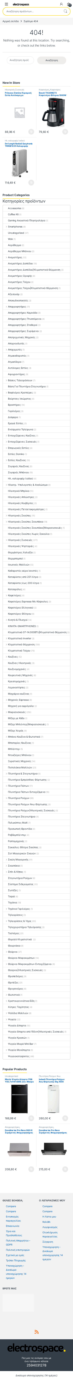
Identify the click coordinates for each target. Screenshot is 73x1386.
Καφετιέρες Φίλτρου (19, 613)
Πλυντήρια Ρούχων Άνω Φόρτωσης (27, 804)
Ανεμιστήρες (15, 257)
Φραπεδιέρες (15, 976)
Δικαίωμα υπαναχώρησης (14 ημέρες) (36, 1375)
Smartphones (15, 226)
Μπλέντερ (14, 748)
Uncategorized (16, 232)
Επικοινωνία (12, 1225)
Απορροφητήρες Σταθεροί (22, 324)
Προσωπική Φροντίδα (20, 828)
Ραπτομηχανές (16, 841)
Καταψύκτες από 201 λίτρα (23, 576)
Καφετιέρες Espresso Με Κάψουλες (28, 601)
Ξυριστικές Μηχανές (19, 761)
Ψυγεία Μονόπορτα (19, 1049)
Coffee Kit (13, 214)
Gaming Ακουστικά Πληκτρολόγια (26, 220)
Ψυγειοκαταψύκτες (19, 1056)
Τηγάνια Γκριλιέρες (19, 908)
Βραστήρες (14, 404)
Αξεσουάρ (14, 294)
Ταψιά (11, 896)
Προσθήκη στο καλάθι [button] (28, 132)
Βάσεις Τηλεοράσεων (20, 380)
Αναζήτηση (65, 11)
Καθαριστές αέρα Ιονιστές (23, 570)
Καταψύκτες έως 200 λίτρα (23, 582)
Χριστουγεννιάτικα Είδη (21, 1000)
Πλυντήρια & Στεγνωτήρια (23, 773)
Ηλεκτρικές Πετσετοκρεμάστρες (26, 509)
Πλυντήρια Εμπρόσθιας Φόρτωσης (27, 779)
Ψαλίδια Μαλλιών (18, 1013)
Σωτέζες (13, 890)
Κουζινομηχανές (17, 669)
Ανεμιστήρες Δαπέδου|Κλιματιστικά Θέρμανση (34, 269)
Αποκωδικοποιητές (18, 300)
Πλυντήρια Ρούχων (18, 798)
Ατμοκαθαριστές (17, 355)
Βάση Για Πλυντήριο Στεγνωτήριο (27, 386)
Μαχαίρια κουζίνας (18, 693)
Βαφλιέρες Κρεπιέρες (20, 392)
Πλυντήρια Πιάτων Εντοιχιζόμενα (26, 791)
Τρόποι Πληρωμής (16, 1260)
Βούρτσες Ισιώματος (19, 398)
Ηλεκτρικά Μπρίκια (18, 490)
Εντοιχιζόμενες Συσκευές (22, 441)
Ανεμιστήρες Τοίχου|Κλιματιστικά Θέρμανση (33, 288)
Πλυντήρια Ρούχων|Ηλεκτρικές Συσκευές (31, 810)
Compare (11, 1206)
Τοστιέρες (14, 933)
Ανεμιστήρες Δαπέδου (20, 263)
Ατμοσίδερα (14, 361)
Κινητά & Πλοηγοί (18, 619)
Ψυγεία (12, 1019)
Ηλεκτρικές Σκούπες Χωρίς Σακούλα (28, 533)
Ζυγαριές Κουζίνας (18, 466)
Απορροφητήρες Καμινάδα (22, 312)
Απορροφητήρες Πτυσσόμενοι (24, 318)
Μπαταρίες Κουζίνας (19, 742)
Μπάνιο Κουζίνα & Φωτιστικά (24, 736)
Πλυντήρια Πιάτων (18, 785)
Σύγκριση (47, 1241)
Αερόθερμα (14, 245)
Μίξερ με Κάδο (16, 718)
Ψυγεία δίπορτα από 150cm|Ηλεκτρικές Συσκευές (36, 1031)
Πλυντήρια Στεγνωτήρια (21, 816)
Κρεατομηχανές (17, 681)
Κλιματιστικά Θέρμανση (21, 644)
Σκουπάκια (14, 865)
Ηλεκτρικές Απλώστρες (21, 497)
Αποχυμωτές (15, 349)
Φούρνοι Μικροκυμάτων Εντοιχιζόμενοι (30, 964)
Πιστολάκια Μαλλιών (20, 767)
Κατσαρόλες (15, 589)
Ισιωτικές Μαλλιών (19, 564)
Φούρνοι (12, 951)
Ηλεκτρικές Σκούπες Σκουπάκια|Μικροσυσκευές (35, 527)
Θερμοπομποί (15, 558)
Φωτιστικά (14, 994)
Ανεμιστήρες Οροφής (20, 275)
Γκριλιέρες (14, 411)
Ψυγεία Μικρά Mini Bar (20, 1043)
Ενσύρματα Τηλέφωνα (20, 429)
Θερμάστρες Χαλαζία (20, 552)
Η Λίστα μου (49, 1216)
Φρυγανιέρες (15, 988)
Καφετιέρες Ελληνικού (20, 607)
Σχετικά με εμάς (15, 1255)
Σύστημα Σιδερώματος (20, 884)
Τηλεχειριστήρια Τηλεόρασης (24, 927)
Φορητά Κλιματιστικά (20, 939)
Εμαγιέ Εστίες (15, 423)
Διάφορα (13, 417)
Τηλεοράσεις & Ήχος (19, 921)
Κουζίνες (13, 656)
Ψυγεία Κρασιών (17, 1037)
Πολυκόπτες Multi (18, 822)
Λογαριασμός (49, 1227)
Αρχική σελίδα (11, 21)
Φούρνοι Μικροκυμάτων (21, 957)
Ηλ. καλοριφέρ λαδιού (15, 140)
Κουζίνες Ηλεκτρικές (19, 662)
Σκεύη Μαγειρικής (18, 859)
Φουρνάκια (14, 945)
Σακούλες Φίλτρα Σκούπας (23, 847)
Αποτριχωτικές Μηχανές (21, 337)
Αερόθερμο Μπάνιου (19, 251)
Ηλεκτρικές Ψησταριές (21, 546)
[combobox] (32, 11)
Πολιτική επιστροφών (18, 1249)
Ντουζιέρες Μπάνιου (19, 755)
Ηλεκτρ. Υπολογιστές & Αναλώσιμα (28, 484)
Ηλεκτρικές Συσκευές (14, 90)
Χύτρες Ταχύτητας (18, 1006)
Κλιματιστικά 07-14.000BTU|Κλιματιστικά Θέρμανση (37, 632)
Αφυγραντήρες (16, 374)
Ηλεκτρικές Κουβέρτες (20, 503)
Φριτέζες (13, 982)
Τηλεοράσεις (15, 914)
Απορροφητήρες (17, 306)
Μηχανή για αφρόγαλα (21, 705)
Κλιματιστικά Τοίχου (19, 650)
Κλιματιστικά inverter (19, 638)
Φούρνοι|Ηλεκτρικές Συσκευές (25, 970)
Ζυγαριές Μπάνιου (18, 472)
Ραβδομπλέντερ (17, 834)
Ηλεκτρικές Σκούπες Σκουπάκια (25, 521)
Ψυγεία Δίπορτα (17, 1025)
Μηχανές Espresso (18, 699)
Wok (10, 238)
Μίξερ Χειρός (15, 730)
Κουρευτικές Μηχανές (20, 675)
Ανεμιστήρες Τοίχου (19, 281)
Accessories (14, 208)
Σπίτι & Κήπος (15, 871)
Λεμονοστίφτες (16, 687)
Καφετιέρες (44, 90)
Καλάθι (46, 1221)
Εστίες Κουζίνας (17, 460)
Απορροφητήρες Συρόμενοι (23, 331)
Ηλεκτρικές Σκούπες (19, 515)
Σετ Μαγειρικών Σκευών (22, 853)
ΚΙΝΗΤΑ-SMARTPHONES (22, 626)
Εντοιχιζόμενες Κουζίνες (21, 435)
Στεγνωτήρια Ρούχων (20, 878)
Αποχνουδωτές (16, 343)
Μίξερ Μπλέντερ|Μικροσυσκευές (27, 724)
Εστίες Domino (16, 454)
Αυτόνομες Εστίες (18, 367)
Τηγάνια (12, 902)
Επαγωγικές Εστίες (18, 447)
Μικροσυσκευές (17, 712)
